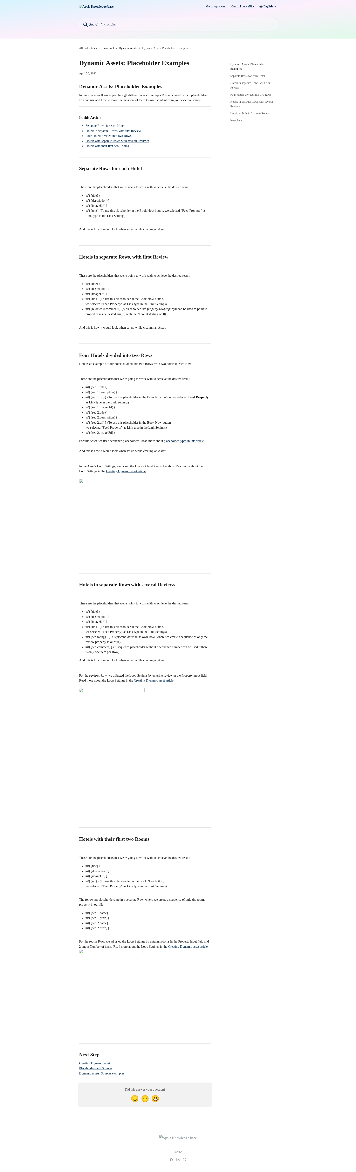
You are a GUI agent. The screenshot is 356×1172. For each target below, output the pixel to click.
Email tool (108, 48)
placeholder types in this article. (184, 441)
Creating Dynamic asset (94, 1063)
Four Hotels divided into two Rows (108, 136)
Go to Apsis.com (216, 6)
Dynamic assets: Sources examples (101, 1073)
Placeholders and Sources (95, 1068)
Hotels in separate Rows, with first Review (113, 131)
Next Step (236, 120)
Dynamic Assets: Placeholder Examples (247, 66)
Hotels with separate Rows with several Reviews (117, 141)
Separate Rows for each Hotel (104, 125)
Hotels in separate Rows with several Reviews (251, 104)
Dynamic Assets (128, 48)
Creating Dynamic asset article (126, 471)
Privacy (178, 1151)
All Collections (88, 48)
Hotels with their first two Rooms (107, 146)
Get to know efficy (242, 6)
